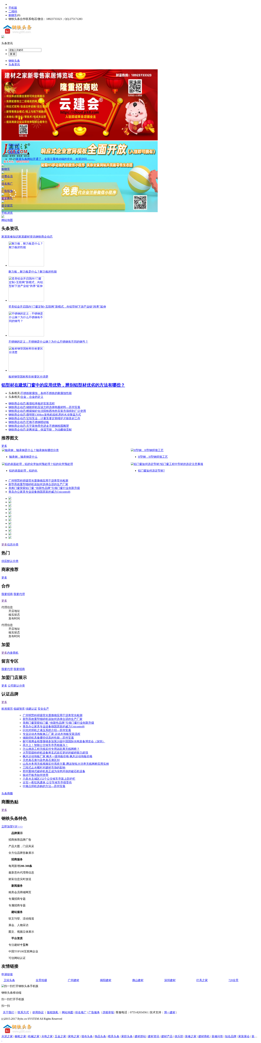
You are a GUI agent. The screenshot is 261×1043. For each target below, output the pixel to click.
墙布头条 (87, 1036)
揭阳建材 (105, 980)
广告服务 (94, 1012)
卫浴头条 (9, 980)
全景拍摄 (41, 980)
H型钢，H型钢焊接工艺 (153, 456)
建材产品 (167, 1036)
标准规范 (7, 708)
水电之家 (47, 1036)
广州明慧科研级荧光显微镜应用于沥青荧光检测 (38, 480)
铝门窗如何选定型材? (151, 470)
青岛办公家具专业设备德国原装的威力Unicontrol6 (39, 491)
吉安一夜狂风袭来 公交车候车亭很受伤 (47, 782)
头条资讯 (7, 43)
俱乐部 (179, 1036)
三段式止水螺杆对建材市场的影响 (44, 767)
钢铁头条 (14, 60)
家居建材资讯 (27, 236)
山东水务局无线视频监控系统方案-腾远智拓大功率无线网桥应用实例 (66, 763)
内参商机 (12, 652)
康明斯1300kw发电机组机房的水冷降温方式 (53, 414)
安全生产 (43, 708)
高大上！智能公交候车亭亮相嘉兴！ (45, 745)
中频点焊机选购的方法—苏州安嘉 (44, 786)
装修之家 (190, 1036)
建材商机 (204, 1036)
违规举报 (108, 1012)
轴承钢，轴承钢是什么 (23, 456)
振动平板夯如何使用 (35, 774)
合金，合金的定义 (32, 396)
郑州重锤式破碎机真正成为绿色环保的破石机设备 (54, 771)
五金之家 (60, 1036)
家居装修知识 (9, 236)
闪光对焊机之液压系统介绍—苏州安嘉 (47, 730)
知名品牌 (230, 1036)
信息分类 (12, 544)
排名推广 (80, 1012)
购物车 (13, 15)
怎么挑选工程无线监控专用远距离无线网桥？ (51, 748)
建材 (172, 1012)
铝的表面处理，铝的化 (23, 470)
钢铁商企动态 (44, 236)
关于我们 (8, 1012)
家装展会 (244, 1036)
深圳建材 (170, 980)
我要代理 (19, 594)
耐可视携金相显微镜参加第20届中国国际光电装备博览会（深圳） (64, 741)
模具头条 (113, 1036)
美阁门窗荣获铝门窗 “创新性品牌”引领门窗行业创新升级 (44, 488)
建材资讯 (153, 1036)
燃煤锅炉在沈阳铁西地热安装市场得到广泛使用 (56, 410)
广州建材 (73, 980)
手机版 (13, 7)
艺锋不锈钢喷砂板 (37, 422)
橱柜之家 (20, 1036)
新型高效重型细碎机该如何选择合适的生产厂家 (38, 484)
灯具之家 (202, 980)
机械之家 (33, 1036)
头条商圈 (7, 793)
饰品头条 (100, 1036)
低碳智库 (19, 708)
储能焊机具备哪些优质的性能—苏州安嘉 (48, 737)
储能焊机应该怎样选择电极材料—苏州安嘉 (53, 407)
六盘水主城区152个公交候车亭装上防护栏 (49, 778)
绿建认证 (31, 708)
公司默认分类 (16, 685)
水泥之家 (7, 1036)
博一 (167, 1012)
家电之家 (73, 1036)
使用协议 (38, 1012)
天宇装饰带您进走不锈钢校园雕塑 (47, 425)
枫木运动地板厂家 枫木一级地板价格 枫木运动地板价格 (57, 756)
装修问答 (217, 1036)
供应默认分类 (9, 561)
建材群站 (140, 1036)
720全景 (233, 980)
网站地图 (67, 1012)
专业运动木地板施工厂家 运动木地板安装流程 (51, 733)
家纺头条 (127, 1036)
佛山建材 (137, 980)
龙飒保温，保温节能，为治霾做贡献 (49, 429)
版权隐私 (52, 1012)
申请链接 (7, 974)
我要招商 (7, 594)
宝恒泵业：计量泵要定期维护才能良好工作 (53, 418)
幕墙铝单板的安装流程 (40, 403)
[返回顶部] (1, 1039)
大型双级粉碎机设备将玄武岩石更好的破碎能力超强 (55, 752)
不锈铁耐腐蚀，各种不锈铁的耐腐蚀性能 (46, 393)
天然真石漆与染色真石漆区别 (41, 760)
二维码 (13, 11)
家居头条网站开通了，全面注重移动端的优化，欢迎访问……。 (55, 158)
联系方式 (23, 1012)
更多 (4, 445)
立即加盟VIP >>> (12, 826)
